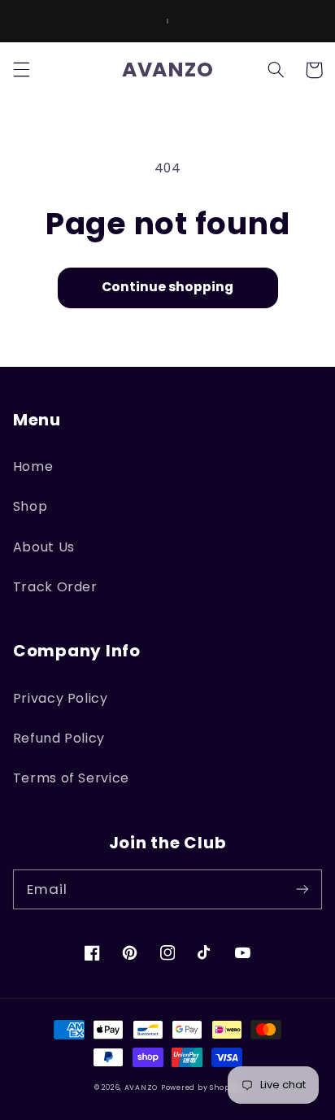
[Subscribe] (302, 889)
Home (33, 466)
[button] (21, 70)
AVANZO (141, 1087)
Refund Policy (59, 738)
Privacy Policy (60, 698)
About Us (44, 547)
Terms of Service (71, 778)
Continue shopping (167, 286)
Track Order (55, 586)
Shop (30, 506)
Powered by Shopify (201, 1087)
